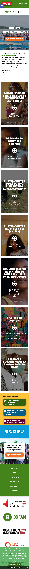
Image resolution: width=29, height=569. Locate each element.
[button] (2, 6)
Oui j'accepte (12, 564)
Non (19, 564)
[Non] (27, 558)
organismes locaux (8, 55)
